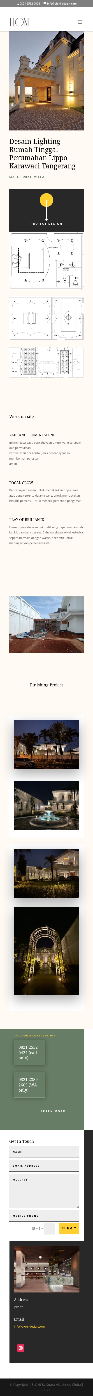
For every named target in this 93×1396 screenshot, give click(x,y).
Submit (69, 1228)
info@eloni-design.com (29, 1326)
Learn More (53, 1111)
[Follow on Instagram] (20, 1348)
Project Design (46, 224)
